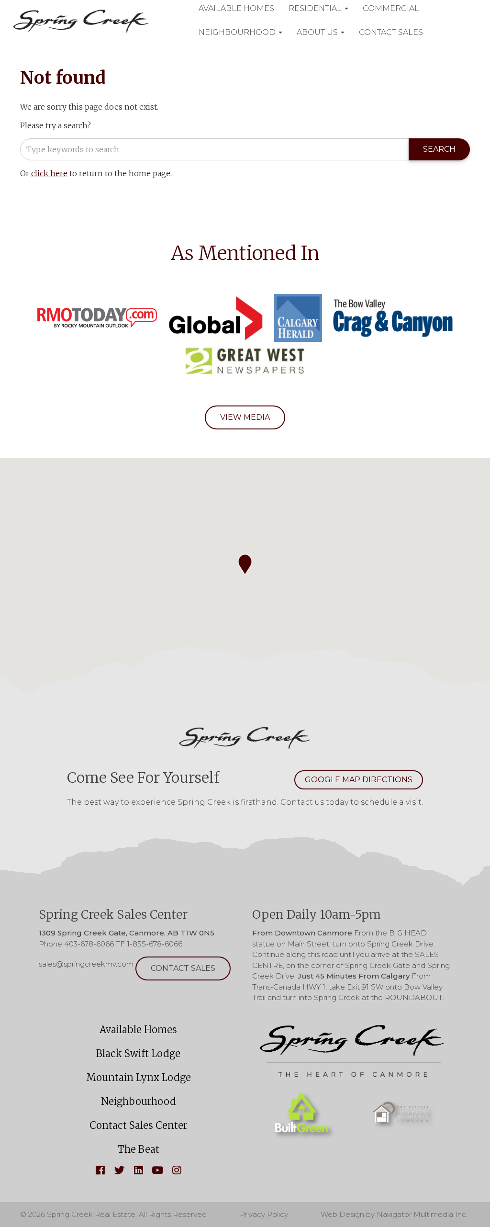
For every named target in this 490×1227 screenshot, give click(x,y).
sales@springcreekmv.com (86, 964)
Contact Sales (391, 32)
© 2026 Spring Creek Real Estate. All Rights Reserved (113, 1214)
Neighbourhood (238, 32)
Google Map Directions (358, 779)
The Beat (138, 1149)
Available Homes (138, 1030)
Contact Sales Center (138, 1125)
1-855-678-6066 (154, 943)
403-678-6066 (89, 943)
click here (49, 173)
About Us (318, 32)
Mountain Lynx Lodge (138, 1077)
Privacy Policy (264, 1214)
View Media (245, 417)
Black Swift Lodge (138, 1053)
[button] (245, 564)
